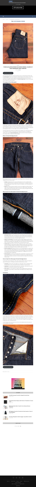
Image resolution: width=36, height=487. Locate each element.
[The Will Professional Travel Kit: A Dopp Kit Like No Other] (5, 396)
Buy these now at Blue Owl (8, 73)
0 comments (13, 371)
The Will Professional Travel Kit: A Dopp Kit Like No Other (19, 395)
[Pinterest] (22, 477)
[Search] (32, 16)
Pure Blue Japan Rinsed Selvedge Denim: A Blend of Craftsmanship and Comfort (18, 67)
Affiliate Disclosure (26, 481)
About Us (8, 481)
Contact (21, 481)
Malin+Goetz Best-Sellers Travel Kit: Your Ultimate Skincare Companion (19, 406)
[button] (13, 1)
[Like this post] (28, 371)
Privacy (18, 481)
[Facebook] (13, 477)
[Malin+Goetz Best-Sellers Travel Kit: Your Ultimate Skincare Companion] (5, 407)
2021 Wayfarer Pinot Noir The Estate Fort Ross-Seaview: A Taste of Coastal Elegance (20, 412)
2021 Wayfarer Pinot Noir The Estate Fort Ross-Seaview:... (17, 1)
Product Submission (18, 482)
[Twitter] (17, 4)
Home (3, 19)
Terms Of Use (13, 481)
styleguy (19, 69)
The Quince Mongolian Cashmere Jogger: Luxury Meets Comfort (18, 2)
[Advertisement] (18, 12)
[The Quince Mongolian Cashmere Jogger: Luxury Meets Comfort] (5, 418)
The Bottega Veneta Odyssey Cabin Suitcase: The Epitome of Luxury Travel (21, 401)
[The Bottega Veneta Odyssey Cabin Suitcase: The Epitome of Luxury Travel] (5, 402)
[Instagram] (18, 4)
